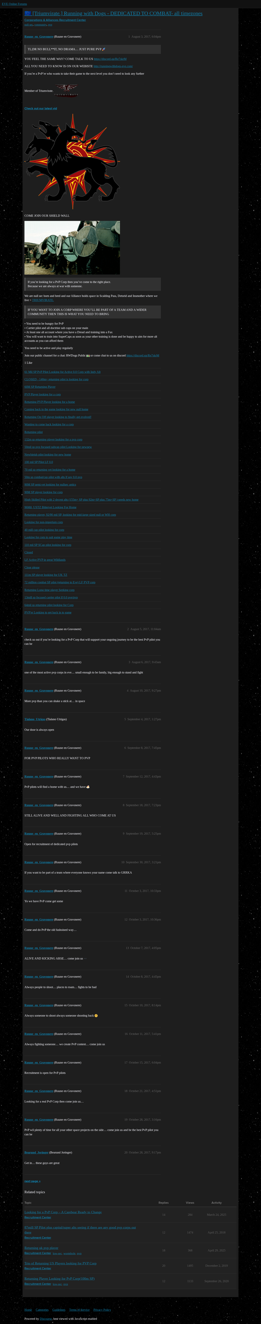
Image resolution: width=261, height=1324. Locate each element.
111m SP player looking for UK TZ (45, 574)
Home (28, 1309)
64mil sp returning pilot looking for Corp (49, 605)
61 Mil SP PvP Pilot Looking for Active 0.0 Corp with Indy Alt (62, 371)
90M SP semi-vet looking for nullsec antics (50, 484)
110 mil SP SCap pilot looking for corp (47, 544)
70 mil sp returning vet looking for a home (49, 469)
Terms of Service (79, 1309)
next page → (32, 1181)
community (40, 24)
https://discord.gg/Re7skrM (110, 59)
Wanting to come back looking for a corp (49, 424)
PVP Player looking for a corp (42, 394)
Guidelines (58, 1309)
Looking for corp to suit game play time (48, 537)
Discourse (46, 1318)
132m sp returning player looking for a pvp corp (53, 439)
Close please (32, 567)
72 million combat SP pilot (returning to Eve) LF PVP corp (59, 582)
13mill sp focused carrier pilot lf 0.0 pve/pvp (51, 597)
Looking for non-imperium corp (43, 522)
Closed (28, 552)
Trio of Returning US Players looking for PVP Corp (60, 1263)
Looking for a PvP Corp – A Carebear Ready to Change (63, 1212)
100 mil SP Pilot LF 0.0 (38, 462)
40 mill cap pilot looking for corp (44, 529)
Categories (42, 1309)
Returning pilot (33, 432)
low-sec (57, 1253)
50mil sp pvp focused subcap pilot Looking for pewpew (58, 447)
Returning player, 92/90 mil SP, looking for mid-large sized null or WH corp (70, 514)
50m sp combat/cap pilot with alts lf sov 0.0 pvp (53, 477)
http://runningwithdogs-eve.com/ (113, 66)
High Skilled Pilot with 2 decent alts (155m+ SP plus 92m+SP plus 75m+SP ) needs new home (81, 499)
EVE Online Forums (14, 4)
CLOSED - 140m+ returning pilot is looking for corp (56, 379)
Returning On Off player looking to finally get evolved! (57, 417)
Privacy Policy (102, 1309)
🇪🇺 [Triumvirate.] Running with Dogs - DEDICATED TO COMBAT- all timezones (113, 13)
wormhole (69, 1253)
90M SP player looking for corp (43, 492)
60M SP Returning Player (39, 386)
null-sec (28, 24)
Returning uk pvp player (41, 1248)
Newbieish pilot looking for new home (47, 454)
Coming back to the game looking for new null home (56, 409)
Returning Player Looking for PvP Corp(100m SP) (59, 1278)
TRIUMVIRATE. (43, 300)
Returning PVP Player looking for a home (49, 401)
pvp (50, 24)
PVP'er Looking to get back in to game (47, 612)
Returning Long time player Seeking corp (49, 590)
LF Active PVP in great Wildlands (45, 559)
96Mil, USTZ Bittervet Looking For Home (50, 507)
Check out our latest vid (40, 108)
